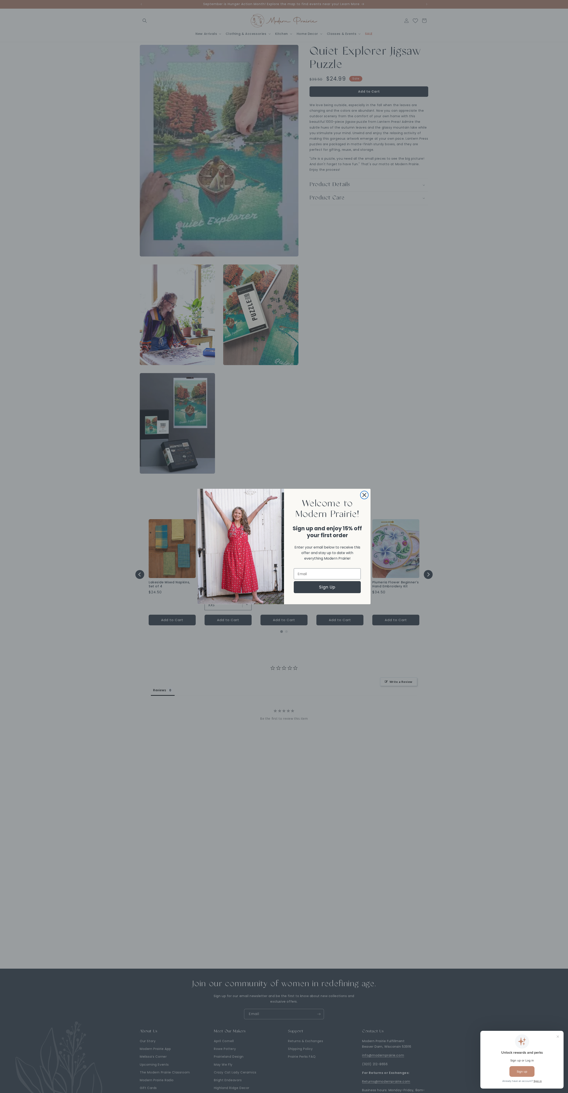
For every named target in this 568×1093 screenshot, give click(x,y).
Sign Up (327, 587)
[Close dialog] (364, 495)
